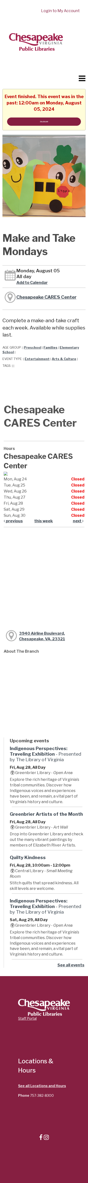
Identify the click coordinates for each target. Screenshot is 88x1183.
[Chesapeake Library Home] (35, 41)
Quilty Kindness (28, 857)
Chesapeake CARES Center (46, 297)
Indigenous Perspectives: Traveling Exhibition (45, 753)
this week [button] (43, 521)
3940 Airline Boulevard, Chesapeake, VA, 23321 (42, 636)
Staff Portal (27, 1018)
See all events (70, 965)
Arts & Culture (64, 359)
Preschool (32, 347)
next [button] (77, 521)
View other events (44, 121)
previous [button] (14, 521)
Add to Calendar (32, 282)
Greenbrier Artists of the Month (46, 814)
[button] (82, 78)
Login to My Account (60, 10)
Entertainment (37, 359)
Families (50, 347)
